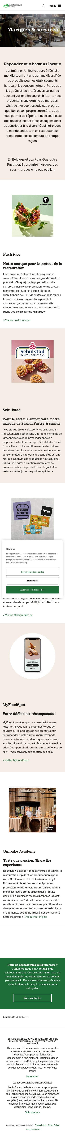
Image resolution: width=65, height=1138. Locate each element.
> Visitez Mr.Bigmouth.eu (18, 614)
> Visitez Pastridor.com (16, 320)
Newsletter (32, 1076)
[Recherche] (43, 5)
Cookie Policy (53, 1125)
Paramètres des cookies (32, 572)
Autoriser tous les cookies (32, 590)
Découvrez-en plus (36, 916)
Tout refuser (32, 581)
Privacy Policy (40, 1125)
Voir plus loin (32, 1112)
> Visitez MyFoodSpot (15, 760)
